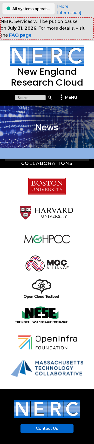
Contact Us (47, 428)
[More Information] (69, 9)
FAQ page (20, 35)
